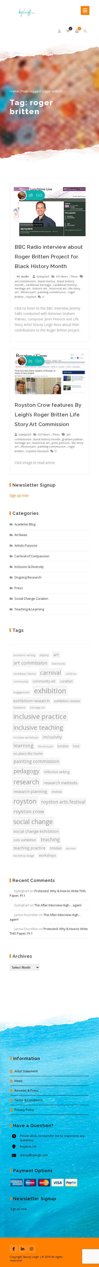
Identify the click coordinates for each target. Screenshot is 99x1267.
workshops (47, 855)
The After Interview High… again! (57, 905)
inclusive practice (40, 716)
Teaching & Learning (29, 609)
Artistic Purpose (25, 545)
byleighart (43, 276)
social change (33, 821)
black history (46, 281)
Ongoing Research (27, 577)
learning (23, 745)
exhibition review (67, 701)
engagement (21, 692)
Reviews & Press (26, 1090)
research (26, 781)
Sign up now (19, 495)
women (71, 848)
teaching (50, 839)
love (76, 746)
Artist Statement (26, 1071)
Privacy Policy (24, 1110)
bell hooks (58, 663)
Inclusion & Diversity (29, 567)
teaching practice (29, 848)
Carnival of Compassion (31, 556)
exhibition (50, 690)
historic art (39, 288)
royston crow (28, 811)
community (20, 681)
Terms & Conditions (28, 1100)
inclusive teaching (38, 727)
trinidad (56, 848)
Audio (24, 276)
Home (14, 91)
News (18, 1081)
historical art (57, 288)
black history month (46, 439)
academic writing (24, 655)
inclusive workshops (25, 737)
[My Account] (60, 31)
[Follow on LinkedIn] (23, 1249)
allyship (44, 655)
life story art (45, 746)
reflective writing (57, 772)
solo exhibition (24, 840)
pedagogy (26, 771)
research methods (60, 782)
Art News (62, 276)
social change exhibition (36, 831)
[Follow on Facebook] (14, 1249)
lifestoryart (28, 292)
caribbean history (65, 285)
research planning (30, 791)
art (56, 654)
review (57, 791)
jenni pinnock (60, 443)
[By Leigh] (26, 10)
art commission (25, 281)
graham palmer (72, 439)
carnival (50, 672)
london (63, 746)
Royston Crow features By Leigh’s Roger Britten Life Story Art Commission (48, 414)
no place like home (28, 753)
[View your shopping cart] (77, 31)
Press (74, 276)
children (71, 673)
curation (66, 681)
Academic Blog (24, 524)
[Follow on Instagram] (31, 1249)
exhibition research (31, 700)
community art (44, 681)
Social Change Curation (31, 598)
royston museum (37, 451)
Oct (35, 195)
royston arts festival (63, 802)
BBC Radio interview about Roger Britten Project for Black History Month (49, 256)
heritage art (22, 288)
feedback (19, 707)
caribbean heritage (38, 285)
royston (31, 296)
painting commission (52, 292)
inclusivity (52, 737)
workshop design (23, 855)
